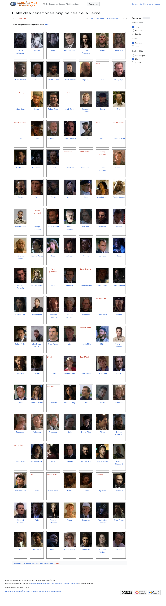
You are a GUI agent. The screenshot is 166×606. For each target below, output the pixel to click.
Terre (46, 24)
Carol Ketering (86, 285)
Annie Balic (119, 50)
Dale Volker (36, 549)
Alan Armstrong (69, 50)
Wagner (53, 549)
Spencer (102, 491)
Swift (37, 520)
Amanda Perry (69, 403)
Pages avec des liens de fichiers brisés (38, 563)
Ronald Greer (20, 226)
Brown (36, 109)
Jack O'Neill (86, 373)
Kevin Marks (102, 315)
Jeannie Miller (86, 344)
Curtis (86, 138)
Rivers (102, 432)
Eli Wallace (86, 549)
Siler (37, 491)
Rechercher (93, 4)
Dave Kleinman (119, 285)
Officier (119, 373)
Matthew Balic (20, 80)
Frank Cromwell (70, 138)
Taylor (69, 520)
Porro (102, 403)
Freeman (118, 168)
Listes (57, 563)
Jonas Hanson (53, 226)
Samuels (69, 461)
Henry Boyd (118, 80)
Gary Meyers (53, 344)
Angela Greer (102, 197)
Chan (119, 109)
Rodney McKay (20, 344)
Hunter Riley (86, 432)
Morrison (20, 373)
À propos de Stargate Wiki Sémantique (37, 591)
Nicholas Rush (36, 461)
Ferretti (53, 168)
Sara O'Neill (102, 373)
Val (20, 549)
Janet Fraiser (86, 168)
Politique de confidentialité (14, 591)
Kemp (53, 285)
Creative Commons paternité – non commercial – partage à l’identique (54, 584)
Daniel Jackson (119, 138)
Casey (102, 109)
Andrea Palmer (37, 403)
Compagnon (53, 138)
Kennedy (69, 285)
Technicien (86, 520)
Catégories (17, 563)
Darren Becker (53, 80)
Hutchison (102, 226)
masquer (146, 18)
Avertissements (56, 591)
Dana (102, 138)
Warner (119, 549)
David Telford (119, 520)
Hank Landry (37, 315)
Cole (20, 138)
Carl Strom (119, 491)
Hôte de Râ (86, 226)
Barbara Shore (20, 491)
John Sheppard (102, 461)
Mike (69, 344)
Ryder (53, 461)
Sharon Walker (69, 549)
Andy (53, 50)
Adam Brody (20, 109)
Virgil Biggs (86, 80)
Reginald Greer (119, 197)
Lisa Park (53, 403)
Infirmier (119, 226)
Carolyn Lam (20, 315)
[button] (7, 4)
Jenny (53, 256)
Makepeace (86, 315)
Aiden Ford (69, 168)
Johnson (69, 256)
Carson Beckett (69, 80)
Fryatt (20, 197)
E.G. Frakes (36, 168)
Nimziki (36, 373)
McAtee (119, 315)
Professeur (119, 403)
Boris (102, 80)
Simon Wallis (53, 491)
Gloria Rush (20, 461)
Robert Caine (53, 109)
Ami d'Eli (37, 50)
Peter (86, 403)
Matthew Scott (86, 461)
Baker (102, 50)
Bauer (37, 80)
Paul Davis (20, 168)
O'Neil (53, 373)
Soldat (69, 491)
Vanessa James (37, 256)
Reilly (70, 432)
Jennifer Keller (36, 285)
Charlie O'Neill (69, 373)
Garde (53, 197)
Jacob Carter (70, 109)
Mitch (102, 344)
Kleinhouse (102, 285)
